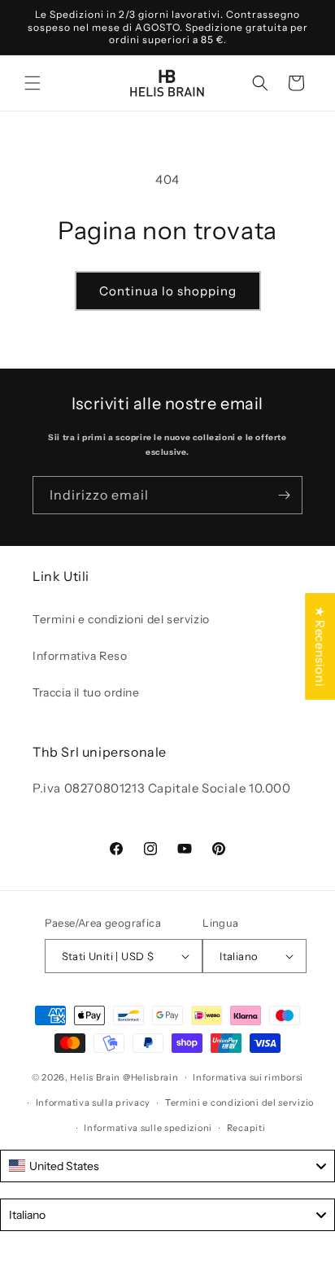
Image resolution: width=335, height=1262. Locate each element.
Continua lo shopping (168, 291)
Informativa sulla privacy (93, 1102)
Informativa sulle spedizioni (148, 1127)
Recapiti (246, 1127)
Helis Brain (95, 1077)
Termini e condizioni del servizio (121, 619)
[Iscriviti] (284, 495)
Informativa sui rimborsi (248, 1077)
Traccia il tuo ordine (86, 692)
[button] (32, 83)
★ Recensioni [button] (320, 645)
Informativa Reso (80, 655)
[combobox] (167, 1166)
